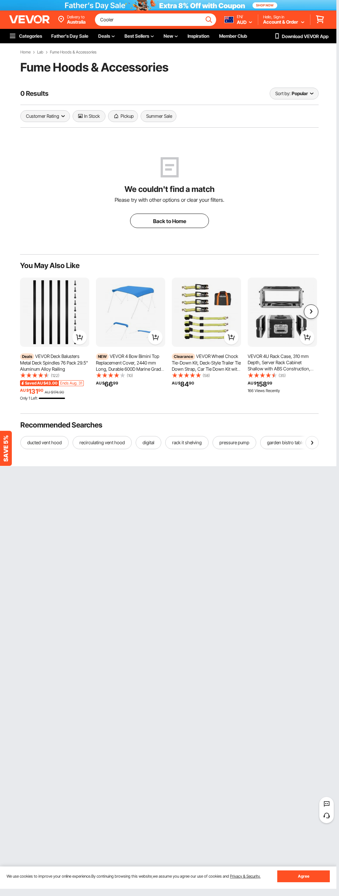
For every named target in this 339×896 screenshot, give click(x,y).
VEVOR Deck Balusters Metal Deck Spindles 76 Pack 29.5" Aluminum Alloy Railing (54, 362)
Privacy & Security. (245, 876)
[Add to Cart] (79, 337)
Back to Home (169, 221)
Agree (303, 876)
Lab (40, 52)
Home (25, 52)
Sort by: (282, 93)
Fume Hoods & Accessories (73, 52)
